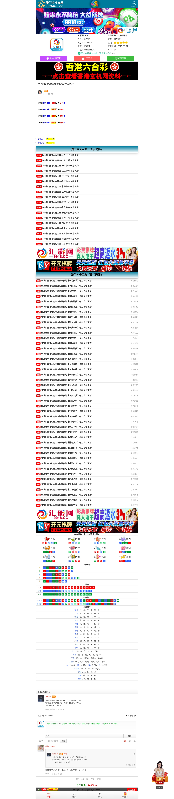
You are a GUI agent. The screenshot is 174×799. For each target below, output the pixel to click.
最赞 (129, 741)
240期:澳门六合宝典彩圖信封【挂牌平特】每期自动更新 (64, 453)
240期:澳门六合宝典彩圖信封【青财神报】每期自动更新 (64, 301)
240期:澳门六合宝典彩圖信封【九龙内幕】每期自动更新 (64, 369)
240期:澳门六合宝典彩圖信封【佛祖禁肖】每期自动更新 (64, 458)
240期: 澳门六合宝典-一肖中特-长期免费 (58, 166)
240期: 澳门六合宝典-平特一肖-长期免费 (58, 202)
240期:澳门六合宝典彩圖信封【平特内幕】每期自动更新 (64, 280)
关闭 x (159, 788)
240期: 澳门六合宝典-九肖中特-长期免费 (58, 181)
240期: (44, 789)
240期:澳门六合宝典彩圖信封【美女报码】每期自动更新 (64, 385)
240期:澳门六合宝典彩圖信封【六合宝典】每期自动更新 (64, 395)
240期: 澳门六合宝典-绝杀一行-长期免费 (58, 155)
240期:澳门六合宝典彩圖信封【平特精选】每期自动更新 (64, 411)
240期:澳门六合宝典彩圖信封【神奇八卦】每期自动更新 (64, 442)
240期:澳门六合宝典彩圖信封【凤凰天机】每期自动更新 (64, 422)
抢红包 (125, 797)
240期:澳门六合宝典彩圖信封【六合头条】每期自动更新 (64, 380)
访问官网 (122, 58)
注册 (74, 797)
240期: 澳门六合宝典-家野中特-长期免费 (58, 186)
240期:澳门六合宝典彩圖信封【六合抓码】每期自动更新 (64, 500)
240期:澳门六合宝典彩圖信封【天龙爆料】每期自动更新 (64, 364)
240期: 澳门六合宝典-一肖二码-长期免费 (58, 160)
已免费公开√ (52, 789)
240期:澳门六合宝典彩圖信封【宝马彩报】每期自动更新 (64, 489)
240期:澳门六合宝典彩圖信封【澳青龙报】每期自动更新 (64, 495)
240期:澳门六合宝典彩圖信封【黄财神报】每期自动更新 (64, 307)
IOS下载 (88, 58)
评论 (100, 797)
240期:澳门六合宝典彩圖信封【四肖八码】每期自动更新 (64, 401)
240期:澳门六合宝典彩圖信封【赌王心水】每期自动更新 (64, 463)
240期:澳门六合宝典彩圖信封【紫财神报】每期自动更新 (64, 333)
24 (63, 709)
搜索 (63, 741)
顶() (62, 709)
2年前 (47, 709)
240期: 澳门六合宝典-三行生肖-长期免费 (58, 176)
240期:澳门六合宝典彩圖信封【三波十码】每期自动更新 (64, 327)
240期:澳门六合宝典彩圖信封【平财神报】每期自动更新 (64, 286)
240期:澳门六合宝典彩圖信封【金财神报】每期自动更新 (64, 354)
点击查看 (131, 790)
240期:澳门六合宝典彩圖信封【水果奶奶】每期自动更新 (64, 406)
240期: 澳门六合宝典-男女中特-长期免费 (58, 207)
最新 (124, 741)
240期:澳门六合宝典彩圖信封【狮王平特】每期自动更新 (64, 427)
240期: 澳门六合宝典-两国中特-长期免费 (58, 239)
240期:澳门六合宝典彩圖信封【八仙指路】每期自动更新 (64, 469)
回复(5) (54, 709)
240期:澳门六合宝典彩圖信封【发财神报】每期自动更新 (64, 296)
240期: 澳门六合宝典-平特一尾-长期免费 (58, 218)
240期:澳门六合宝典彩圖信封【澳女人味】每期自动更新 (64, 322)
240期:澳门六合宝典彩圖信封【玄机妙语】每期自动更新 (64, 432)
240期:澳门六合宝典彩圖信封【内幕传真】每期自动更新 (64, 479)
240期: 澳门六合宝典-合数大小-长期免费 (58, 228)
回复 (129, 765)
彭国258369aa (50, 746)
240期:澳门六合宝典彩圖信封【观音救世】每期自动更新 (64, 375)
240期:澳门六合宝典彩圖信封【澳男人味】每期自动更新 (64, 317)
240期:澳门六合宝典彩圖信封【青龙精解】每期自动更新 (64, 484)
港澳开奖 (48, 696)
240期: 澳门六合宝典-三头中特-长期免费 (58, 171)
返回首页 (133, 6)
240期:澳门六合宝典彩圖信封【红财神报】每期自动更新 (64, 338)
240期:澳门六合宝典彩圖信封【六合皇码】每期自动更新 (64, 416)
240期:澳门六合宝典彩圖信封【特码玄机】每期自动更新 (64, 437)
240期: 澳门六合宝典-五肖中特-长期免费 (58, 233)
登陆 (127, 716)
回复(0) (54, 774)
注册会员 (133, 716)
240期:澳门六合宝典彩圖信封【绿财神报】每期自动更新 (64, 348)
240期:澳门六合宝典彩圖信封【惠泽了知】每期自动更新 (64, 505)
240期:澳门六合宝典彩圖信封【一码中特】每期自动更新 (64, 390)
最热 (134, 741)
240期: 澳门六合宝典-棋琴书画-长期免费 (58, 192)
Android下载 (55, 58)
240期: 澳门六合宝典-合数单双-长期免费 (58, 213)
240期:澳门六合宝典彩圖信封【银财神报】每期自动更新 (64, 312)
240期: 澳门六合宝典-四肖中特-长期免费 (58, 223)
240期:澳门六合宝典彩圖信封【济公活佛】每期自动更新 (64, 359)
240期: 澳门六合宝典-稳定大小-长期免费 (58, 197)
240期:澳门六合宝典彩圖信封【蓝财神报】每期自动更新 (64, 343)
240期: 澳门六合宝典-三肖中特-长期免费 (58, 244)
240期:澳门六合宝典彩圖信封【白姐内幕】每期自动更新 (64, 448)
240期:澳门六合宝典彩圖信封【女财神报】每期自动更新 (64, 291)
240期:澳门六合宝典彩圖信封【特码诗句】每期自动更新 (64, 474)
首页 (49, 797)
